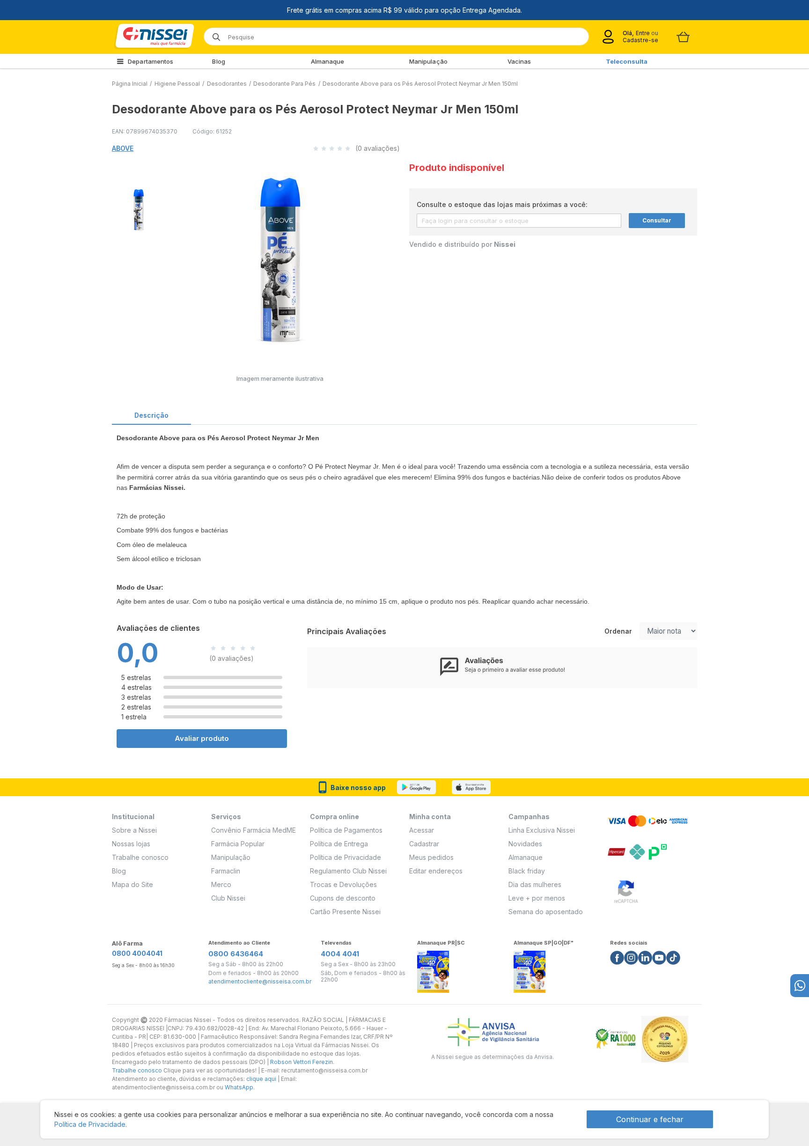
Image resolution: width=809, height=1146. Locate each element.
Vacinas (519, 61)
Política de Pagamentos (346, 830)
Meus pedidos (431, 857)
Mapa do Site (132, 884)
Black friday (526, 871)
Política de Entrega (339, 844)
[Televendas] (799, 985)
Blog (218, 61)
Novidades (525, 844)
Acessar (421, 830)
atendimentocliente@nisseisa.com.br (259, 981)
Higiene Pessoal (177, 83)
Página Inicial (129, 83)
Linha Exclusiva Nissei (541, 830)
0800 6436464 (235, 953)
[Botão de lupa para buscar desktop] (213, 33)
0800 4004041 (137, 953)
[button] (137, 208)
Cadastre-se (640, 40)
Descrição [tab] (151, 415)
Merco (221, 884)
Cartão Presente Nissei (345, 912)
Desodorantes (227, 83)
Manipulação (428, 61)
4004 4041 (340, 953)
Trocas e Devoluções (343, 884)
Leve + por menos (536, 898)
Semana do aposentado (545, 912)
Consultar (656, 220)
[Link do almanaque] (433, 969)
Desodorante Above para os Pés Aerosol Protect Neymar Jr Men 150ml (420, 83)
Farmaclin (225, 871)
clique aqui (261, 1078)
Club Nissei (228, 898)
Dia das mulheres (534, 884)
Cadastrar (424, 844)
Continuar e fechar (650, 1119)
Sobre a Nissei (134, 830)
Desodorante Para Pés (284, 83)
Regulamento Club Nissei (348, 871)
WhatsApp (239, 1087)
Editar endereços (436, 871)
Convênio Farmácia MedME (253, 830)
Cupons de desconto (342, 898)
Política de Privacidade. (90, 1124)
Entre (642, 33)
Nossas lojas (131, 844)
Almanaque (328, 61)
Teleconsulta (626, 61)
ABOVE (122, 148)
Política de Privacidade (345, 857)
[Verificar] (626, 890)
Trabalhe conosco (140, 857)
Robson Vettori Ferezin (301, 1061)
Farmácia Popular (238, 844)
